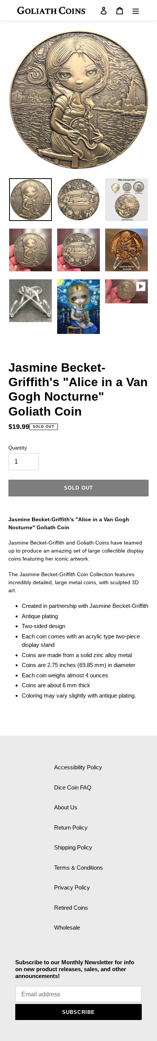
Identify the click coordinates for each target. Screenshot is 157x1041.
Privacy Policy (72, 887)
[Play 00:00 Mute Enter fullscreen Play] (78, 99)
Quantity (17, 448)
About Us (65, 807)
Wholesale (67, 927)
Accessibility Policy (78, 767)
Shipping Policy (73, 847)
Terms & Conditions (78, 867)
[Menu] (136, 10)
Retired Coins (71, 907)
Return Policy (71, 827)
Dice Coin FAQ (72, 787)
